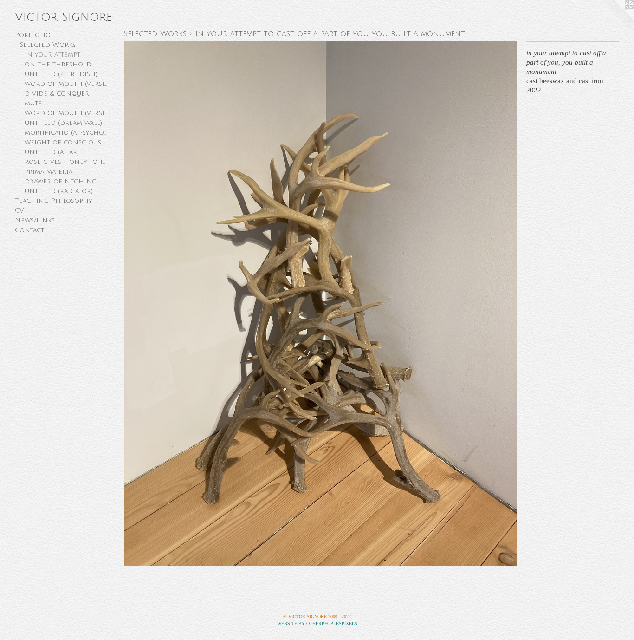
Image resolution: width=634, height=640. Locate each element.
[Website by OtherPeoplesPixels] (615, 18)
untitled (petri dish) (61, 74)
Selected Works (48, 44)
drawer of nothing (61, 181)
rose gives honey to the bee (66, 161)
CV (19, 210)
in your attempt (52, 54)
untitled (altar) (52, 152)
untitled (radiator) (59, 191)
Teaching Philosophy (53, 200)
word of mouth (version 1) (66, 113)
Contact (29, 230)
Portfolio (33, 35)
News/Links (35, 220)
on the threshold (58, 64)
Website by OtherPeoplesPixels (317, 623)
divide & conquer (57, 93)
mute (33, 103)
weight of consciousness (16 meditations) (66, 142)
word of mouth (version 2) (66, 83)
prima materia (48, 171)
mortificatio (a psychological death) (66, 132)
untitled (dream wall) (63, 122)
